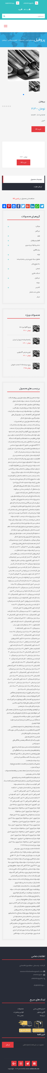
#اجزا (35, 926)
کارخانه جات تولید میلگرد (23, 472)
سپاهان (16, 770)
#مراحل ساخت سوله (23, 933)
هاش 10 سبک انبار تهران (20, 641)
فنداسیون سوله (22, 848)
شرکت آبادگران (23, 435)
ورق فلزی (16, 896)
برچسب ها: (16, 570)
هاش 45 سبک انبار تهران (20, 669)
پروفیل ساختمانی (24, 469)
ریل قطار (29, 397)
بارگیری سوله (32, 418)
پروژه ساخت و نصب (31, 499)
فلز (22, 780)
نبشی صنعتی (22, 916)
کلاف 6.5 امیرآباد (16, 665)
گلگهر (27, 502)
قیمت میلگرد (32, 899)
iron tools (32, 846)
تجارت (12, 780)
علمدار (19, 747)
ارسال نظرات (38, 186)
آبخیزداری (21, 757)
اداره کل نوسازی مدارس (21, 479)
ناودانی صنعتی (23, 909)
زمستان (19, 709)
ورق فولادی (24, 913)
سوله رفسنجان (18, 424)
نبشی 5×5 (25, 604)
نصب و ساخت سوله (25, 519)
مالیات (29, 709)
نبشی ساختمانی (31, 916)
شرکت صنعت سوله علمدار (25, 401)
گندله (36, 702)
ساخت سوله (23, 896)
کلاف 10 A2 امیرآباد (24, 618)
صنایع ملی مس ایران (28, 496)
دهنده (34, 543)
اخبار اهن (15, 441)
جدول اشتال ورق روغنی (29, 536)
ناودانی (34, 563)
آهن (30, 699)
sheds (38, 848)
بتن (27, 882)
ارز (22, 709)
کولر (18, 699)
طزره (30, 736)
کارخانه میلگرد (18, 458)
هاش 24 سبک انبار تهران (27, 631)
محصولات (21, 40)
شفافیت (31, 730)
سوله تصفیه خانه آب (25, 482)
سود (23, 747)
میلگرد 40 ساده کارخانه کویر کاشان (24, 670)
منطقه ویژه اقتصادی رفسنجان (27, 448)
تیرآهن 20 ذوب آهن (19, 794)
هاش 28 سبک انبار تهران (22, 655)
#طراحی (31, 926)
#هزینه (27, 926)
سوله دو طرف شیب (16, 858)
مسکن (35, 726)
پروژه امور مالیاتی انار (21, 506)
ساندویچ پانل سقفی (20, 923)
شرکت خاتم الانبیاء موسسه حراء (21, 513)
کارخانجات (30, 740)
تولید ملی (21, 889)
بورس (18, 702)
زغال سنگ (22, 753)
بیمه (35, 733)
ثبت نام (26, 9)
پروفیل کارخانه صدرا (30, 553)
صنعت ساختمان (29, 886)
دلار (35, 689)
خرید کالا (38, 129)
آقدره (25, 740)
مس (16, 797)
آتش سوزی (14, 730)
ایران (33, 689)
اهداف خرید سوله (23, 414)
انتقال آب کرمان (31, 489)
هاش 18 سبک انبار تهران (29, 665)
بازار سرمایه (32, 882)
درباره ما (42, 1015)
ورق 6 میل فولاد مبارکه (27, 804)
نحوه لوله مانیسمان (26, 428)
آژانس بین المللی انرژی (29, 719)
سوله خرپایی (32, 465)
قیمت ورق (33, 892)
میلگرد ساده (31, 540)
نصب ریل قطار (18, 553)
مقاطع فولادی (24, 899)
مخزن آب (29, 509)
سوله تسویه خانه (26, 550)
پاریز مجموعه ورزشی (30, 526)
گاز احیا (16, 696)
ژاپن (16, 692)
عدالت (34, 780)
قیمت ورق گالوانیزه (30, 889)
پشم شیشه (21, 502)
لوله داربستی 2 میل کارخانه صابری (24, 582)
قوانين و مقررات (18, 1012)
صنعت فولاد (21, 886)
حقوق (35, 713)
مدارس (32, 733)
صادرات (27, 699)
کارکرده (14, 709)
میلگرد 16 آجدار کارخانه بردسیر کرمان (25, 557)
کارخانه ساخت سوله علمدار (28, 875)
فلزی (25, 726)
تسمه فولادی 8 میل (26, 838)
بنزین (19, 730)
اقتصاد (23, 763)
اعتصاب (32, 747)
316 (24, 845)
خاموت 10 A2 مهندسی (29, 611)
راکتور (36, 696)
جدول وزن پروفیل (18, 397)
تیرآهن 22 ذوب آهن (30, 791)
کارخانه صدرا (33, 601)
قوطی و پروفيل (12, 40)
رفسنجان (34, 509)
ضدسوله (29, 848)
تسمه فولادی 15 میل (29, 814)
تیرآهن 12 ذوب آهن (23, 797)
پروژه (36, 753)
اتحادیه (22, 777)
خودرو (33, 709)
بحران (27, 763)
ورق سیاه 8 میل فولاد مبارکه (27, 825)
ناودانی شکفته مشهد (29, 787)
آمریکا (14, 713)
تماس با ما (20, 1015)
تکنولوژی (19, 713)
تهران (11, 713)
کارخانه (34, 679)
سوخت (35, 760)
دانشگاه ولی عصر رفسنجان (26, 441)
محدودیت (25, 709)
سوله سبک (16, 411)
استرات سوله (27, 862)
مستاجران (33, 770)
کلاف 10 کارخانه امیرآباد (22, 658)
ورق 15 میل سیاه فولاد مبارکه (23, 808)
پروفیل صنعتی (32, 909)
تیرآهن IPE (30, 919)
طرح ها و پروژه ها (19, 543)
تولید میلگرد (34, 469)
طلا (14, 692)
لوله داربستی (21, 597)
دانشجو (21, 726)
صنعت (22, 692)
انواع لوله (21, 526)
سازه (31, 726)
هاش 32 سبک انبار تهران (29, 675)
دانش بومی (32, 774)
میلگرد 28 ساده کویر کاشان (23, 594)
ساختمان (33, 421)
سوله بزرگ (16, 469)
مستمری (27, 747)
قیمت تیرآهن (26, 892)
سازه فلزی (17, 852)
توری (17, 716)
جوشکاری (34, 533)
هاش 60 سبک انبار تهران (26, 682)
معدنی (20, 770)
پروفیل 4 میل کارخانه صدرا (20, 601)
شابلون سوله (32, 852)
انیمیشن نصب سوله (25, 533)
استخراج (27, 770)
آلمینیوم (22, 699)
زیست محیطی (25, 730)
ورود (19, 9)
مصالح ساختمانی (16, 913)
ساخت (26, 543)
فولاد (32, 696)
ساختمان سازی (31, 530)
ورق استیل (27, 692)
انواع (18, 692)
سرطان (25, 716)
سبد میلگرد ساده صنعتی (25, 784)
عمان (12, 770)
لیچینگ (36, 730)
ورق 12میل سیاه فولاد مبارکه (23, 831)
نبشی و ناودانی (22, 882)
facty (27, 845)
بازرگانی (30, 780)
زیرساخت (34, 736)
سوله (25, 397)
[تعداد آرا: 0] (3, 106)
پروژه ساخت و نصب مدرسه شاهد (25, 474)
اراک (21, 702)
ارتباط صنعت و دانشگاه (24, 750)
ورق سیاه (35, 546)
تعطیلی (36, 747)
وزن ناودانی (25, 404)
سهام (25, 757)
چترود (33, 699)
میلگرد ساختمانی (32, 923)
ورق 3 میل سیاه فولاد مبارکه (23, 828)
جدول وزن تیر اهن (25, 421)
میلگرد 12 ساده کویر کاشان (24, 679)
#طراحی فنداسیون (27, 930)
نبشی (24, 452)
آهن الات (32, 801)
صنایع (17, 726)
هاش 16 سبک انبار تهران (20, 652)
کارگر (23, 713)
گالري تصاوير (41, 1012)
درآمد (34, 740)
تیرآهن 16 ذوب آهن (32, 794)
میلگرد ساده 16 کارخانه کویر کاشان (22, 614)
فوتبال (26, 777)
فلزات (30, 763)
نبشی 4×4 (21, 574)
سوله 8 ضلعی (33, 462)
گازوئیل (28, 733)
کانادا (9, 780)
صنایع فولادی (32, 913)
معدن (9, 709)
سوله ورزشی (26, 523)
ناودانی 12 (23, 570)
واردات (36, 716)
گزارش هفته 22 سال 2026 (21, 855)
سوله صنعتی (36, 397)
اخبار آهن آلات (19, 903)
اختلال (30, 777)
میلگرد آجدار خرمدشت (20, 540)
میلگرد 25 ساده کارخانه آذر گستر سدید (25, 585)
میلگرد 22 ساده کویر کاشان (28, 628)
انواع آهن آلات (33, 414)
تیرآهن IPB (23, 919)
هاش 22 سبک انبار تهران (19, 648)
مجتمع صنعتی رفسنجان (19, 509)
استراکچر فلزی (32, 706)
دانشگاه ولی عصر (30, 492)
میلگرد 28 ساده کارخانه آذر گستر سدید (23, 580)
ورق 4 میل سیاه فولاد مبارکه (27, 841)
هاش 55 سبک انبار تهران (29, 686)
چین (30, 689)
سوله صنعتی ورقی (31, 879)
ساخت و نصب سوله (29, 424)
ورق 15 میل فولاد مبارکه (24, 835)
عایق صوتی (31, 906)
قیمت (33, 750)
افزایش (34, 777)
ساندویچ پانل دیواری (29, 903)
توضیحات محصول (36, 179)
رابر (19, 428)
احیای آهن (16, 753)
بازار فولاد (18, 892)
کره (20, 780)
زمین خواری (30, 716)
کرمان (34, 407)
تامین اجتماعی (29, 753)
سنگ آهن (30, 757)
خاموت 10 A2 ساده (31, 624)
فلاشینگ (21, 438)
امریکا (31, 692)
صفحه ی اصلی (29, 40)
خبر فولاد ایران (24, 852)
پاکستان (34, 763)
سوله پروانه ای (18, 862)
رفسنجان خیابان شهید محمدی (26, 455)
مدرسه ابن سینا (21, 489)
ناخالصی (16, 780)
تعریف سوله (20, 407)
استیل (35, 692)
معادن (23, 770)
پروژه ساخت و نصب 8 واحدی (23, 516)
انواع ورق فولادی (32, 896)
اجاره (28, 726)
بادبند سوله (33, 855)
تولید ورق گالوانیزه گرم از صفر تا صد (23, 431)
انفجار (32, 713)
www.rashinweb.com (32, 1068)
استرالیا (17, 777)
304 (22, 845)
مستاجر (20, 716)
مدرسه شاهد (28, 438)
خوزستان (28, 713)
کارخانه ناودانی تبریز (25, 591)
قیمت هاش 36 (32, 648)
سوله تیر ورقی (28, 407)
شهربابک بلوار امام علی (30, 485)
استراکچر (14, 699)
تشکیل (30, 543)
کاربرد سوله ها (32, 411)
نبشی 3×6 (28, 546)
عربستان (25, 780)
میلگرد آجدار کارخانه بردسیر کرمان (25, 567)
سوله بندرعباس (31, 452)
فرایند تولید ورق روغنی (30, 458)
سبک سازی (25, 706)
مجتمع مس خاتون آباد (29, 445)
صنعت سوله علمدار (24, 696)
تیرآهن (17, 875)
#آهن (15, 933)
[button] (23, 94)
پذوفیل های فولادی (28, 702)
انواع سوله (32, 404)
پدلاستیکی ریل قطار (22, 465)
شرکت (35, 401)
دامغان (19, 763)
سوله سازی (15, 519)
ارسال (8, 1044)
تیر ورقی (19, 496)
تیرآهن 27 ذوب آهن (23, 801)
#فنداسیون (21, 926)
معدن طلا (20, 740)
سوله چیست (23, 411)
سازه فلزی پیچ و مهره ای (29, 858)
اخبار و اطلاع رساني (39, 1008)
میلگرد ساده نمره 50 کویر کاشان (25, 638)
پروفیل (4, 40)
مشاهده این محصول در (23, 198)
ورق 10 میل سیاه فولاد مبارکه (27, 818)
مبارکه (20, 719)
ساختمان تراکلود (17, 475)
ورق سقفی (24, 906)
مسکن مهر (32, 502)
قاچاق (36, 750)
